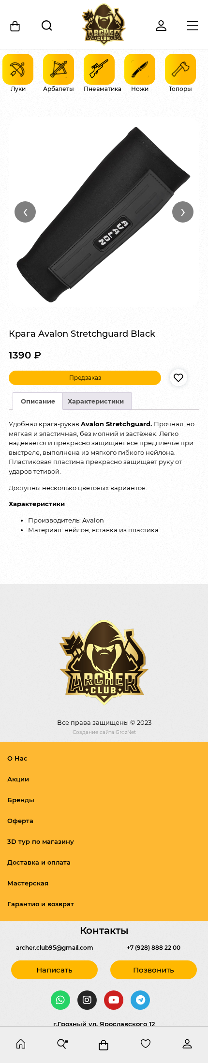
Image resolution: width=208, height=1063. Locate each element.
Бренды (20, 800)
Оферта (20, 820)
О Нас (17, 758)
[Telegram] (140, 1000)
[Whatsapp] (60, 1000)
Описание (38, 401)
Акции (18, 779)
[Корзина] (15, 26)
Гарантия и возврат (40, 904)
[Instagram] (87, 1000)
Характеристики (96, 401)
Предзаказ (85, 377)
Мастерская (27, 883)
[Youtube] (113, 1000)
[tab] (38, 401)
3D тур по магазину (40, 841)
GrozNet (126, 732)
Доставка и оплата (39, 862)
